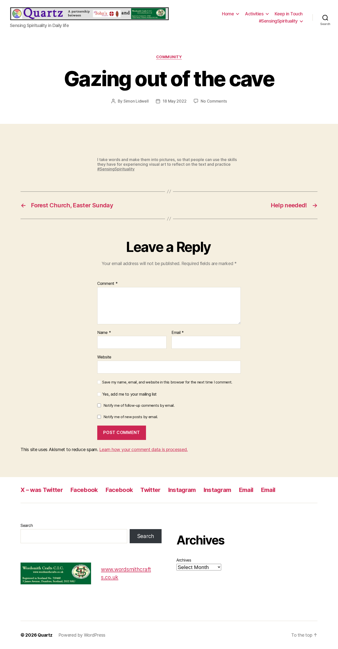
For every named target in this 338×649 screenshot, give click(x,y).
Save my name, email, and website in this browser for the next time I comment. (167, 382)
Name (104, 332)
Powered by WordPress (82, 635)
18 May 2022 (174, 101)
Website (104, 356)
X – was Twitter (42, 489)
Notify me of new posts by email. (130, 416)
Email (177, 332)
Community (169, 57)
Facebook (84, 489)
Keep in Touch (289, 13)
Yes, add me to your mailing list (129, 394)
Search (27, 525)
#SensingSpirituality (278, 21)
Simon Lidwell (136, 101)
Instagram (182, 489)
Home (228, 13)
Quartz (45, 635)
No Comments (214, 101)
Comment (107, 283)
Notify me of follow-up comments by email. (139, 405)
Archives (183, 560)
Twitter (150, 489)
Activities (254, 13)
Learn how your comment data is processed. (143, 449)
